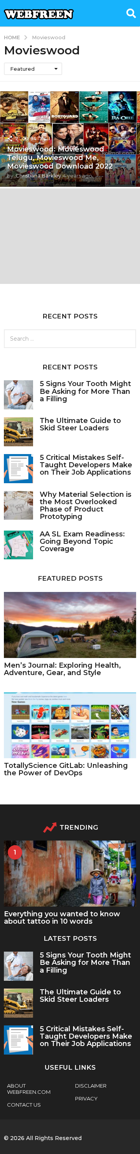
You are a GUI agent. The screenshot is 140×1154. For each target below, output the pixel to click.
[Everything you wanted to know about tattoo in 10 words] (70, 874)
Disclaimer (91, 1086)
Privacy (86, 1098)
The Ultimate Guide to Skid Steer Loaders (80, 424)
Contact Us (24, 1105)
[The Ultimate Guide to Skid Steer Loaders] (18, 431)
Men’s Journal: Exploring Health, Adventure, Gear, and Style (62, 669)
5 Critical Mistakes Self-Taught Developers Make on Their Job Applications (86, 465)
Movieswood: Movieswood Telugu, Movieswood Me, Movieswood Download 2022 (60, 157)
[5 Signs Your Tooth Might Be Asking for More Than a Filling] (18, 394)
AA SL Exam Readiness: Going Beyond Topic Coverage (82, 542)
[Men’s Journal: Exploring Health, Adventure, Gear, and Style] (70, 625)
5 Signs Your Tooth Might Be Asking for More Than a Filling (85, 391)
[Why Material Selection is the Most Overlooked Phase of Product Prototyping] (18, 505)
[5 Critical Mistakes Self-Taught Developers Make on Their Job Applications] (18, 468)
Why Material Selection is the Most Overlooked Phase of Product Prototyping (85, 505)
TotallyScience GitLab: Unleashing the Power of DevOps (66, 769)
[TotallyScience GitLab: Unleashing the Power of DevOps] (70, 725)
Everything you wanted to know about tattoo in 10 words (62, 918)
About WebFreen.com (29, 1089)
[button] (131, 13)
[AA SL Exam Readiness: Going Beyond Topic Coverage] (18, 545)
